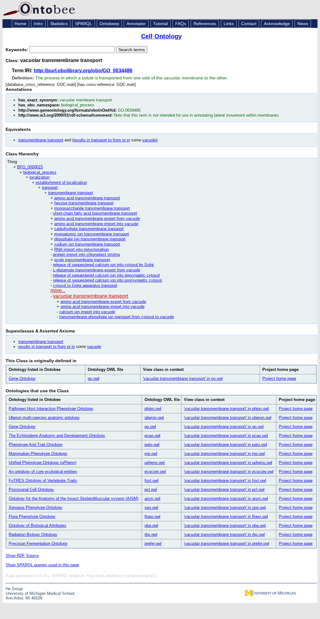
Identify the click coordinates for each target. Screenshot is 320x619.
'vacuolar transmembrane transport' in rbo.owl (224, 534)
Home (20, 23)
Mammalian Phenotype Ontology (38, 453)
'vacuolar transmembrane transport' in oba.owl (225, 525)
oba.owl (151, 525)
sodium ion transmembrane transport (87, 244)
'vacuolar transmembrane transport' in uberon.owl (227, 417)
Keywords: (17, 49)
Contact (248, 23)
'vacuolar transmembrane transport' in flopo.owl (226, 516)
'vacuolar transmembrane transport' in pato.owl (225, 444)
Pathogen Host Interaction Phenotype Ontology (51, 408)
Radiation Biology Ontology (33, 534)
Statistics (59, 23)
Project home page (279, 378)
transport (50, 187)
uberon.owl (154, 417)
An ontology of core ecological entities (43, 471)
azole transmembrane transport (82, 259)
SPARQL (83, 23)
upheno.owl (154, 462)
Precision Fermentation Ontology (38, 543)
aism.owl (152, 498)
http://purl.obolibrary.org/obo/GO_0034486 (83, 70)
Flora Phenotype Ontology (32, 516)
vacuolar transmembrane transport (90, 296)
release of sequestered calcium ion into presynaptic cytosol (106, 275)
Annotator (136, 23)
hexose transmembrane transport (83, 203)
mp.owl (150, 453)
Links (229, 23)
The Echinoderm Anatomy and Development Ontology (57, 435)
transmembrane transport (40, 140)
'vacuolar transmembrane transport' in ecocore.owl (228, 471)
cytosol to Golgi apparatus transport (85, 285)
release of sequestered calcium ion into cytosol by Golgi (103, 264)
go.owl (93, 378)
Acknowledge (277, 23)
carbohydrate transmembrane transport (89, 228)
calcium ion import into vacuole (87, 312)
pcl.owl (150, 489)
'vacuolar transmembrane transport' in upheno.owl (228, 462)
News (302, 23)
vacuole (149, 140)
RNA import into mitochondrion (81, 249)
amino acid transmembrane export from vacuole (97, 218)
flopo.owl (152, 516)
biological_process (39, 172)
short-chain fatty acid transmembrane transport (95, 213)
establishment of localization (61, 182)
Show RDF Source (22, 555)
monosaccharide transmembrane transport (92, 208)
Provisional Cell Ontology (31, 489)
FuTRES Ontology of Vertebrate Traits (43, 480)
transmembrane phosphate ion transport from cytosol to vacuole (116, 316)
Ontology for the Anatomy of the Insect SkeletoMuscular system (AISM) (73, 498)
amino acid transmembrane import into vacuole (96, 223)
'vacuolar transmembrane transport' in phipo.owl (226, 408)
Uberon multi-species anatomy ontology (44, 417)
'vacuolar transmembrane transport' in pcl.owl (224, 489)
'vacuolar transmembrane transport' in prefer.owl (226, 543)
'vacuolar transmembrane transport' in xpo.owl (225, 507)
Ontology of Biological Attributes (37, 525)
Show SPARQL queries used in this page (42, 565)
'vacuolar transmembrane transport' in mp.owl (224, 453)
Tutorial (160, 23)
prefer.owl (153, 543)
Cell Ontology (161, 36)
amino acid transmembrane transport (87, 198)
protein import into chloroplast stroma (86, 254)
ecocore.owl (155, 471)
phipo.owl (152, 408)
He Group (14, 588)
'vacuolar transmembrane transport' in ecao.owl (226, 435)
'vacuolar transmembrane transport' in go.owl (183, 378)
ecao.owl (152, 435)
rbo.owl (150, 534)
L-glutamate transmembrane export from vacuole (96, 270)
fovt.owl (151, 480)
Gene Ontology (22, 378)
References (204, 23)
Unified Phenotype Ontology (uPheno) (42, 462)
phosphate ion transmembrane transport (90, 239)
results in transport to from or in (101, 140)
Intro (38, 23)
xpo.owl (151, 507)
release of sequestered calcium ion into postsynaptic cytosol (107, 280)
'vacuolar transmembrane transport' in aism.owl (226, 498)
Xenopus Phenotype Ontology (35, 507)
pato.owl (151, 444)
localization (39, 177)
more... (58, 290)
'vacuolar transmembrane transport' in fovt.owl (225, 480)
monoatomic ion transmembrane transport (91, 234)
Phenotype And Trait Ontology (36, 444)
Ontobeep (109, 23)
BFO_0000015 (30, 167)
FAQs (180, 23)
